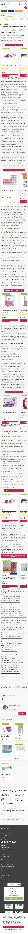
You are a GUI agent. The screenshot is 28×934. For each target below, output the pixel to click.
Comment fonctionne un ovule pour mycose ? (11, 600)
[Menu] (20, 883)
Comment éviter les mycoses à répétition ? (11, 598)
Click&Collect (4, 868)
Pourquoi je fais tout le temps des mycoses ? (11, 641)
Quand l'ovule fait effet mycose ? (8, 649)
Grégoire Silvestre (4, 32)
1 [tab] (10, 202)
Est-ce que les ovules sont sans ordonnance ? (11, 638)
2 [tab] (10, 521)
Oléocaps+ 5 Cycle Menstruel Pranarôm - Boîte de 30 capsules (9, 578)
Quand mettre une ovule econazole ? (9, 652)
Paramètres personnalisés (13, 929)
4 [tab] (14, 202)
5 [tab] (15, 202)
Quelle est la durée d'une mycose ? (9, 669)
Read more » (22, 713)
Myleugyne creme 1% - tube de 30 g (6, 775)
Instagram (5, 842)
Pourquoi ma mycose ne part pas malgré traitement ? (13, 643)
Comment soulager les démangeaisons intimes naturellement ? (19, 687)
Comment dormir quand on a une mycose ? (11, 596)
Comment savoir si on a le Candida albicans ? (11, 613)
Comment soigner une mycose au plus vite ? (11, 622)
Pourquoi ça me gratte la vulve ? (8, 639)
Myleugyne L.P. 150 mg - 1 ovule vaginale (6, 755)
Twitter (7, 842)
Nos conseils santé (18, 15)
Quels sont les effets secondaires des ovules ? (11, 671)
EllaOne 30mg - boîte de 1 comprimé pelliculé (9, 413)
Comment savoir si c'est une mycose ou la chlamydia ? (13, 605)
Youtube (10, 842)
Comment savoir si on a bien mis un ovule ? (11, 611)
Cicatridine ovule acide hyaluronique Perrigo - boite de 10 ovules (6, 735)
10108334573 (14, 709)
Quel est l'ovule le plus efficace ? (8, 658)
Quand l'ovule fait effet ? (7, 647)
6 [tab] (16, 202)
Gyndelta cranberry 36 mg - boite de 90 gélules (9, 311)
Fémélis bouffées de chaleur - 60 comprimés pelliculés (9, 191)
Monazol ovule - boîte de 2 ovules (20, 755)
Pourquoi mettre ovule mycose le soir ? (10, 645)
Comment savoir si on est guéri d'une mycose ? (12, 615)
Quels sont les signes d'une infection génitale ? (12, 674)
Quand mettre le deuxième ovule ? (9, 651)
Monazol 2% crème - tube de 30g (19, 735)
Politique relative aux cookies (10, 923)
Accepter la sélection (14, 927)
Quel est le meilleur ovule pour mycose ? (10, 660)
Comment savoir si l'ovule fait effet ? (9, 607)
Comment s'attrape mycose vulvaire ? (9, 604)
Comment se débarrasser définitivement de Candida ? (13, 620)
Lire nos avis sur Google (14, 898)
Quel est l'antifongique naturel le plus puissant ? (12, 656)
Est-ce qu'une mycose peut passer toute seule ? (12, 636)
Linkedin (13, 842)
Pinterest (15, 842)
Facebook (2, 842)
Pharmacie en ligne (10, 15)
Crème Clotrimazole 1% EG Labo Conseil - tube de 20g (9, 66)
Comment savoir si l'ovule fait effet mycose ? (11, 609)
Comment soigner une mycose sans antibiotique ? (12, 627)
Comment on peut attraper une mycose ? (10, 602)
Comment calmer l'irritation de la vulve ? (10, 594)
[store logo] (10, 4)
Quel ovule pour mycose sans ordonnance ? (11, 665)
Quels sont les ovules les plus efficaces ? (10, 673)
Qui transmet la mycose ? (7, 676)
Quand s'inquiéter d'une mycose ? (9, 654)
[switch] (18, 884)
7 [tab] (16, 521)
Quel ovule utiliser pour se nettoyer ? (9, 667)
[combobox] (14, 7)
